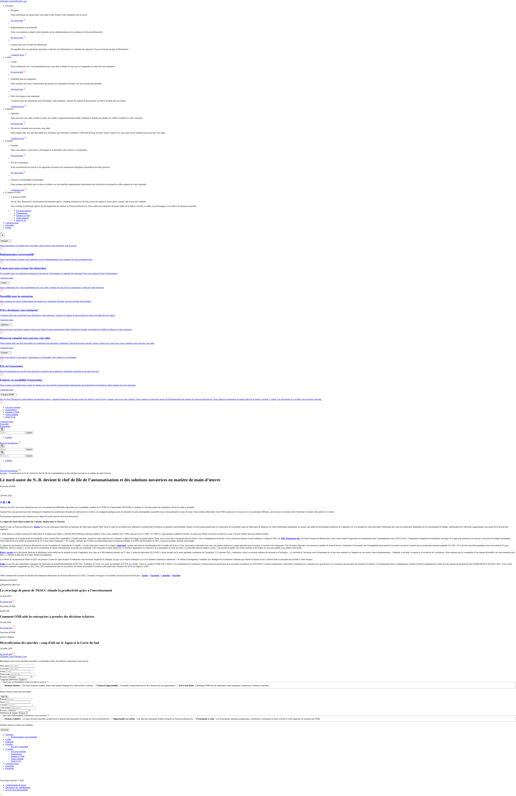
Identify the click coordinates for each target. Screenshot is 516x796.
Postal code (5, 674)
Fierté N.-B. (21, 220)
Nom (2, 702)
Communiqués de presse (15, 785)
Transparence (21, 213)
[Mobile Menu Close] (2, 235)
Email (3, 671)
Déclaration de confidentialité (17, 787)
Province (4, 677)
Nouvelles (9, 225)
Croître (8, 739)
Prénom (3, 699)
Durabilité (9, 768)
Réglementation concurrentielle (24, 737)
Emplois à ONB (23, 215)
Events (8, 227)
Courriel (4, 705)
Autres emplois (22, 218)
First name (4, 666)
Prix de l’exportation (19, 746)
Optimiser (9, 742)
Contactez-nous (12, 223)
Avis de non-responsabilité (16, 790)
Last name (4, 668)
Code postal (5, 708)
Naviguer (9, 734)
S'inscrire (4, 730)
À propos (9, 749)
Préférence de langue (9, 713)
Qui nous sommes (23, 211)
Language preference (9, 679)
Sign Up (4, 697)
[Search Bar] (2, 429)
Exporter (9, 744)
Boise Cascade (6, 552)
